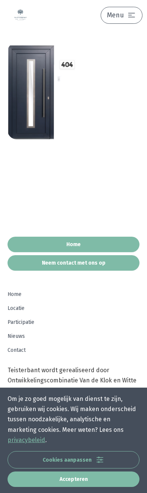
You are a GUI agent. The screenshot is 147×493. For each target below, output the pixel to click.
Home (14, 294)
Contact (17, 350)
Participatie (21, 322)
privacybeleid (26, 440)
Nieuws (16, 336)
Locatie (16, 308)
